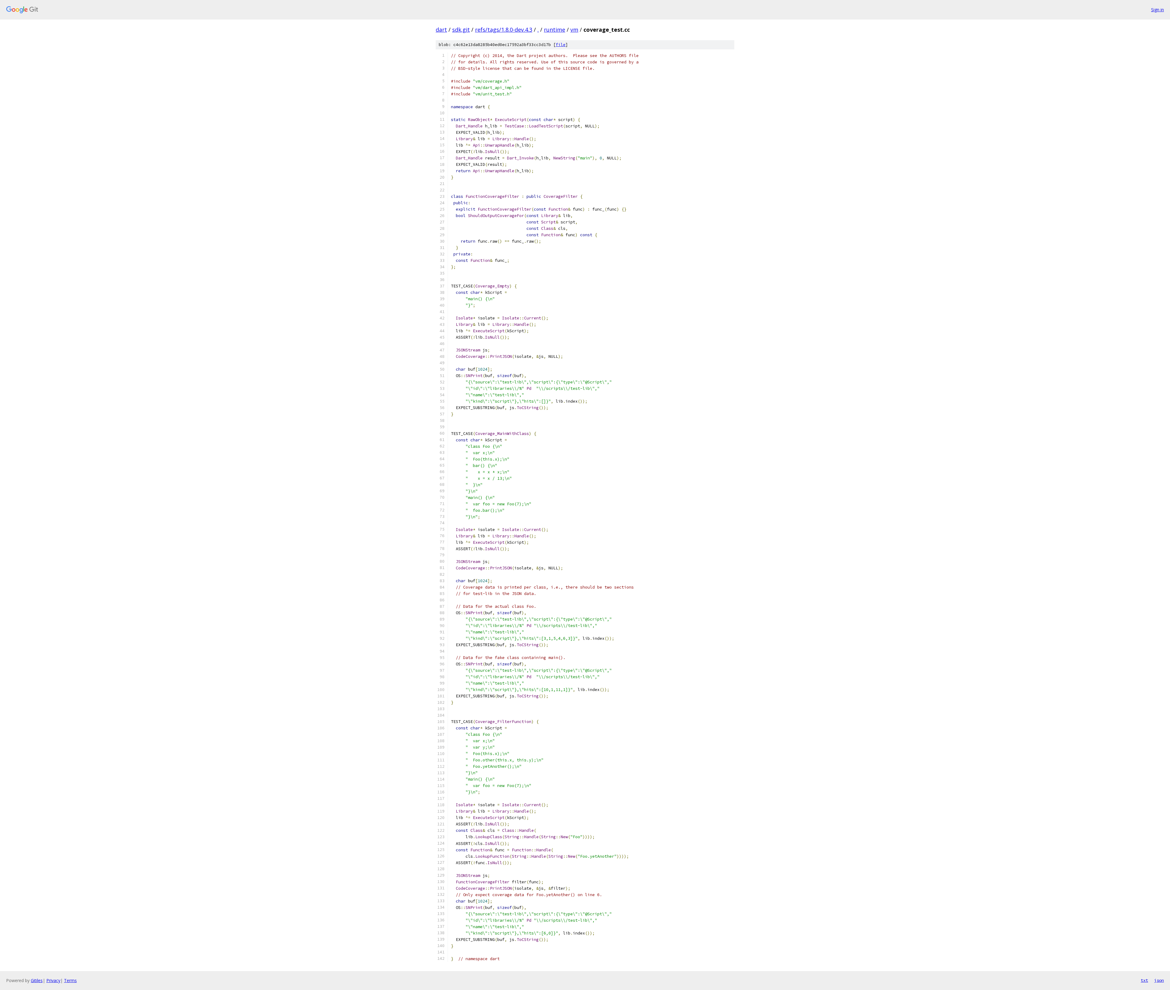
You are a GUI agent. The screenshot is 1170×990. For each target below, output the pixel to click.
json (1159, 980)
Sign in (1157, 9)
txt (1144, 980)
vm (574, 29)
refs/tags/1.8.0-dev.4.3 (503, 29)
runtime (554, 29)
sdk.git (461, 29)
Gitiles (37, 980)
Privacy (53, 980)
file (561, 44)
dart (441, 29)
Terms (70, 980)
